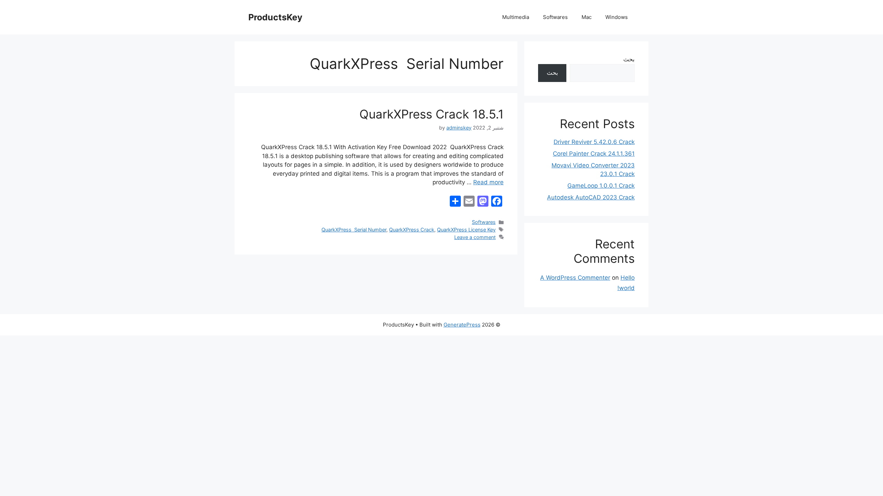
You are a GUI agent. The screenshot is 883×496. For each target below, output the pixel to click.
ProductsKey (275, 17)
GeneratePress (462, 324)
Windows (616, 17)
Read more (488, 182)
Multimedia (515, 17)
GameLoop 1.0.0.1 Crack (601, 185)
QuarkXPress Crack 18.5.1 (431, 114)
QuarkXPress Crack (411, 229)
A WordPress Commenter (575, 277)
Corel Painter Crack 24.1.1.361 (594, 153)
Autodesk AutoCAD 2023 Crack (591, 197)
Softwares (555, 17)
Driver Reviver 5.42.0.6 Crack (594, 141)
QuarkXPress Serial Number (353, 229)
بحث (629, 59)
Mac (587, 17)
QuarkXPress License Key (466, 229)
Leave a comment (475, 237)
